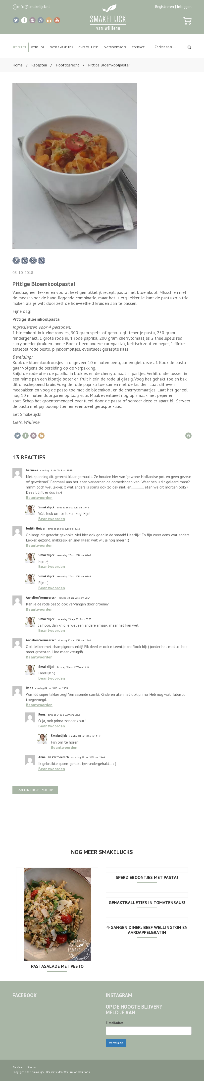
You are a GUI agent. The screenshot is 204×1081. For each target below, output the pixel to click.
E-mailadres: (115, 1023)
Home (17, 64)
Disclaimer (17, 1067)
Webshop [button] (38, 47)
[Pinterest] (32, 20)
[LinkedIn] (49, 20)
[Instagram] (41, 20)
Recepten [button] (19, 47)
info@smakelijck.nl (34, 6)
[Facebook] (24, 20)
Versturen (116, 1043)
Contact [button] (138, 47)
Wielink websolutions (77, 1072)
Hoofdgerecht (67, 64)
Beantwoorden (39, 497)
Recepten (39, 64)
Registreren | (165, 6)
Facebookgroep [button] (115, 47)
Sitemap (32, 1067)
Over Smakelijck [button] (61, 47)
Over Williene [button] (88, 47)
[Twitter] (16, 20)
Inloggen (184, 6)
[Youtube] (57, 20)
